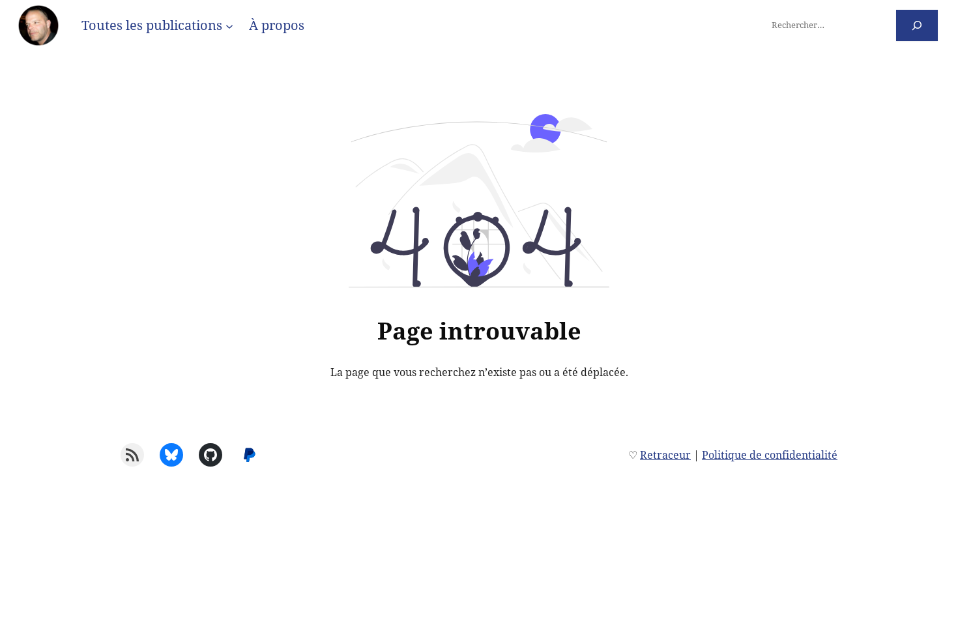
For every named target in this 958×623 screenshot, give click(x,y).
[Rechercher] (917, 25)
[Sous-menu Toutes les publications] (229, 25)
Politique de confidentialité (769, 455)
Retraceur (665, 455)
